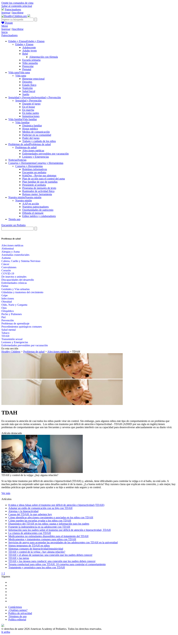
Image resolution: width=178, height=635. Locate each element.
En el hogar (28, 106)
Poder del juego (30, 138)
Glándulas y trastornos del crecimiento (22, 292)
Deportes (27, 81)
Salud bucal (28, 91)
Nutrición (27, 88)
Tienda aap (14, 219)
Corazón (6, 270)
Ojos (4, 307)
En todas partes (30, 113)
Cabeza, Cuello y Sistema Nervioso (20, 261)
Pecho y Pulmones (11, 314)
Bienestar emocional (33, 78)
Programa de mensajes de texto (39, 188)
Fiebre (4, 286)
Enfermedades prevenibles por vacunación (45, 153)
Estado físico (29, 84)
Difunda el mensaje (32, 212)
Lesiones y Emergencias (35, 156)
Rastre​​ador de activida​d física (38, 191)
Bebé (25, 53)
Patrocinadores (13, 9)
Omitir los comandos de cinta (17, 2)
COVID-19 (7, 273)
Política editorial (17, 619)
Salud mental (8, 329)
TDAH (5, 336)
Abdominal (7, 248)
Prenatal (26, 69)
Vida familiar (22, 122)
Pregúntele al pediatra (34, 184)
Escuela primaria (31, 59)
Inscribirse (17, 12)
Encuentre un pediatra (34, 172)
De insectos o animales (13, 276)
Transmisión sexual (11, 339)
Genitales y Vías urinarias (15, 289)
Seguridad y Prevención (28, 100)
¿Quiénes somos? (17, 610)
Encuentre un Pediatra (13, 225)
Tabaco (5, 332)
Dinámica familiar (32, 125)
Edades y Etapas (24, 44)
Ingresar (5, 12)
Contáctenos (15, 607)
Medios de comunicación (36, 131)
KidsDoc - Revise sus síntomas (39, 175)
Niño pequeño (30, 63)
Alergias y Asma (10, 251)
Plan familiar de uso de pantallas (40, 181)
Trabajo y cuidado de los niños (39, 141)
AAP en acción (30, 203)
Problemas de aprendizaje (15, 323)
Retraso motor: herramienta (37, 194)
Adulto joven (29, 50)
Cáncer (5, 264)
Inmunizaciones (30, 116)
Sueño (25, 94)
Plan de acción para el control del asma (43, 178)
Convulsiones (8, 267)
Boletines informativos (34, 169)
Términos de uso (17, 616)
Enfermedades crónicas (14, 282)
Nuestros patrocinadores (35, 206)
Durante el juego (31, 103)
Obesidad (6, 301)
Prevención (7, 320)
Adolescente (29, 47)
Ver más (5, 493)
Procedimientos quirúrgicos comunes (21, 326)
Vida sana (20, 75)
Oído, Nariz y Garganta (14, 304)
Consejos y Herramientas (29, 166)
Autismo (6, 257)
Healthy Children (10, 351)
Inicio (4, 32)
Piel (3, 317)
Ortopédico (7, 311)
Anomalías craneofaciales (15, 254)
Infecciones (7, 298)
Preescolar (28, 66)
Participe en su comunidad (36, 134)
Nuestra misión (23, 200)
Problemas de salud (26, 147)
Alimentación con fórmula (43, 56)
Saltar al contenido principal (16, 6)
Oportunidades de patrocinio (37, 209)
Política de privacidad (20, 613)
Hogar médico (30, 128)
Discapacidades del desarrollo (17, 279)
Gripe (4, 295)
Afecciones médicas (33, 150)
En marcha (28, 109)
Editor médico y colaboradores (39, 216)
